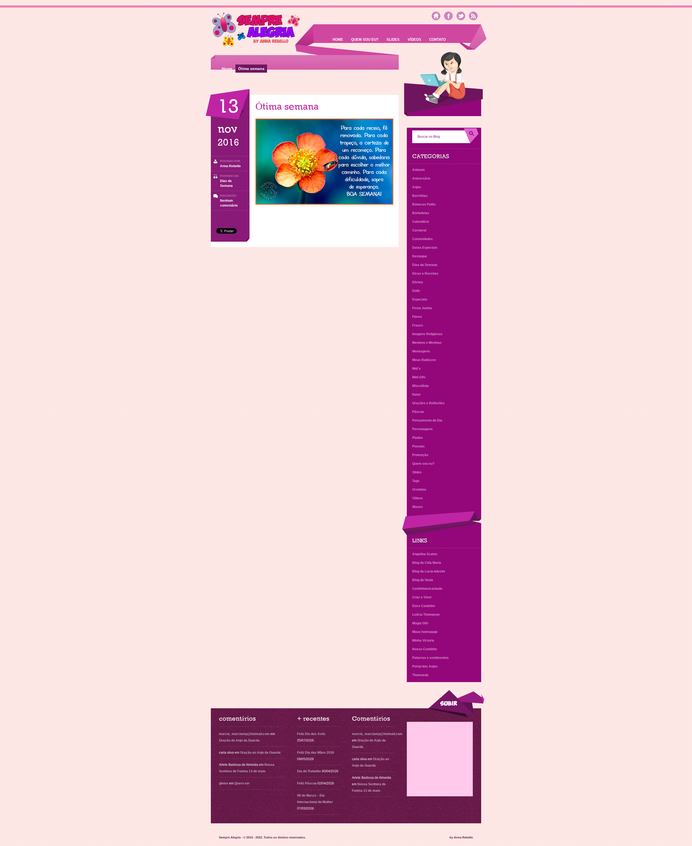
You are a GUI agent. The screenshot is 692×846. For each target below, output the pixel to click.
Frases (417, 325)
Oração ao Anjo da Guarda (260, 752)
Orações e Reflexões (428, 403)
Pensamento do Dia (427, 420)
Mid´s (416, 368)
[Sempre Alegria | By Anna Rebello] (256, 30)
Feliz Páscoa (307, 783)
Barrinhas (420, 196)
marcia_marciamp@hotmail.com (244, 734)
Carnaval (419, 230)
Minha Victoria (423, 640)
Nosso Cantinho (424, 649)
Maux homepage (425, 632)
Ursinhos (419, 489)
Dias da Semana (424, 265)
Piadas (417, 438)
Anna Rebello (230, 166)
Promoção (420, 455)
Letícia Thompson (426, 614)
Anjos (416, 187)
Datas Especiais (424, 248)
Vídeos (414, 40)
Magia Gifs (420, 623)
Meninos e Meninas (427, 343)
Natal (416, 394)
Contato (437, 40)
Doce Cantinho (423, 606)
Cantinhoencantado (427, 589)
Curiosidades (422, 239)
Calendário (420, 222)
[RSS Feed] (473, 16)
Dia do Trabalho (309, 771)
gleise (223, 783)
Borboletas (420, 213)
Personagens (422, 429)
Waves (417, 507)
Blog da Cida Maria (426, 563)
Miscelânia (420, 386)
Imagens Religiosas (427, 334)
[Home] (436, 16)
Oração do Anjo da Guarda (239, 740)
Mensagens (421, 351)
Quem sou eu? (364, 40)
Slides (393, 40)
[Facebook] (448, 16)
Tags (416, 481)
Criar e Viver (422, 597)
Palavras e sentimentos (430, 658)
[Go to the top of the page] (456, 703)
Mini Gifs (418, 377)
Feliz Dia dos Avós (311, 734)
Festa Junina (422, 308)
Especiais (419, 299)
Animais (418, 170)
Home (337, 40)
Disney (417, 282)
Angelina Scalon (424, 554)
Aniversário (421, 178)
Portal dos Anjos (425, 666)
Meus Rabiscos (424, 360)
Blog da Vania (422, 580)
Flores (417, 317)
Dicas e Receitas (425, 273)
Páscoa (418, 412)
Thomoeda (420, 675)
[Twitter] (460, 16)
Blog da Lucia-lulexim (428, 571)
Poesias (418, 446)
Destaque (419, 256)
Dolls (416, 291)
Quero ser (242, 783)
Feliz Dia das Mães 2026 (315, 752)
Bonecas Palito (423, 204)
